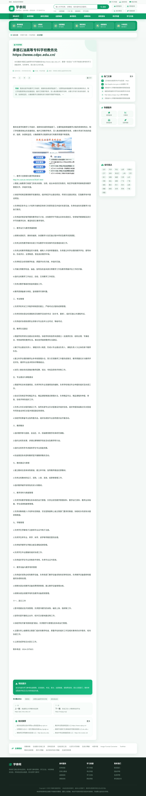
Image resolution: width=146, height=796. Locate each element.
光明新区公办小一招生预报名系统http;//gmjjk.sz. (33, 729)
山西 (122, 169)
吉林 (110, 173)
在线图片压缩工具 (39, 746)
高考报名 (73, 16)
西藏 (104, 189)
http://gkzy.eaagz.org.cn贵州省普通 (116, 95)
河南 (104, 181)
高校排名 (124, 2)
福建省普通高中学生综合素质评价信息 (117, 91)
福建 (116, 177)
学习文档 (85, 11)
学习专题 (114, 2)
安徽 (110, 177)
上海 (124, 173)
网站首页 (16, 16)
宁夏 (128, 189)
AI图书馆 (95, 746)
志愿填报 (61, 11)
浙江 (104, 177)
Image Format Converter (109, 746)
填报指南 (132, 11)
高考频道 (30, 16)
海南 (104, 185)
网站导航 (90, 779)
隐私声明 (117, 771)
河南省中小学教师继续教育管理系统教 (117, 98)
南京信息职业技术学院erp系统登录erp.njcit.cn (32, 725)
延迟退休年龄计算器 (52, 750)
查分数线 (119, 11)
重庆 (110, 185)
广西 (128, 181)
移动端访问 (118, 779)
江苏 (130, 173)
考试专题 (116, 16)
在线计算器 (86, 746)
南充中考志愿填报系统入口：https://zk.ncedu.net (71, 733)
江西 (122, 177)
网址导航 (134, 2)
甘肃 (116, 189)
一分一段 (69, 11)
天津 (110, 169)
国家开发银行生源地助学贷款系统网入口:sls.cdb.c (71, 729)
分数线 (125, 115)
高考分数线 (45, 16)
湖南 (116, 181)
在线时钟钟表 (66, 750)
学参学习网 (23, 35)
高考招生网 (51, 746)
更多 (88, 721)
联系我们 (117, 768)
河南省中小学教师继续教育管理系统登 (117, 88)
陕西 (110, 189)
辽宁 (104, 173)
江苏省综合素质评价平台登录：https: (117, 81)
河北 (116, 169)
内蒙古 (129, 169)
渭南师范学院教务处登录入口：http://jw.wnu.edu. (33, 733)
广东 (122, 181)
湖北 (110, 181)
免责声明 (117, 775)
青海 (122, 189)
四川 (116, 185)
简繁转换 (27, 746)
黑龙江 (117, 173)
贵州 (122, 185)
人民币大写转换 (74, 746)
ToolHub (122, 746)
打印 (89, 78)
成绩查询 (119, 6)
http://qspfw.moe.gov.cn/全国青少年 (116, 84)
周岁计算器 (39, 750)
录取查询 (132, 6)
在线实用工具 (62, 746)
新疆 (104, 192)
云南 (128, 185)
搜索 (104, 7)
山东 (128, 177)
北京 (104, 169)
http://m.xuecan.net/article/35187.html (28, 180)
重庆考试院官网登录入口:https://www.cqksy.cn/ (70, 725)
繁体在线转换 (28, 750)
